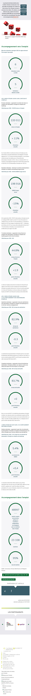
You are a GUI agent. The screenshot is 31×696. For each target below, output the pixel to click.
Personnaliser (24, 9)
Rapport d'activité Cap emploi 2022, (16, 575)
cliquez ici (15, 17)
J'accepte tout (23, 6)
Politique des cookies (7, 661)
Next (28, 624)
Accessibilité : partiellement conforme (11, 654)
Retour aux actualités (8, 579)
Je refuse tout (23, 13)
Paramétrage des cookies (8, 666)
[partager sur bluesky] (25, 591)
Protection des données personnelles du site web (8, 663)
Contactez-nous (7, 651)
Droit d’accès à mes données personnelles (8, 668)
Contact (4, 657)
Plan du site (5, 659)
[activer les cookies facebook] (5, 591)
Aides (4, 653)
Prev (2, 624)
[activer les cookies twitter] (18, 591)
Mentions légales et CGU (8, 656)
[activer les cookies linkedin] (11, 591)
